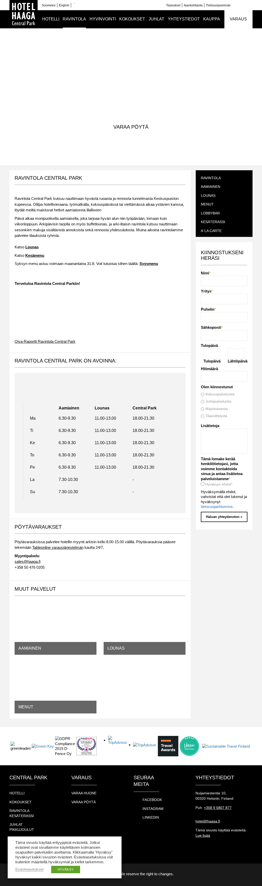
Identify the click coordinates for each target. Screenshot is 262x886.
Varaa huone (83, 793)
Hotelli (17, 793)
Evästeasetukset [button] (29, 869)
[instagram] (250, 5)
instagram (153, 809)
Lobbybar (210, 213)
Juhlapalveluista (218, 401)
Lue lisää (202, 835)
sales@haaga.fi (27, 561)
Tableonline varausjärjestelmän (57, 547)
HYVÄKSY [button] (66, 869)
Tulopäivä (212, 361)
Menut (207, 204)
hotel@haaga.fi (207, 821)
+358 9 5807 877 (218, 808)
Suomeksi (49, 5)
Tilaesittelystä (216, 416)
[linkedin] (242, 5)
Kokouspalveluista (220, 394)
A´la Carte (211, 231)
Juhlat (16, 824)
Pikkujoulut (21, 830)
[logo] (23, 14)
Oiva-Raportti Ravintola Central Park (45, 341)
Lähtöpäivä (237, 361)
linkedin (151, 817)
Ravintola (139, 56)
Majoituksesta (216, 409)
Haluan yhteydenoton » (224, 517)
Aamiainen (69, 408)
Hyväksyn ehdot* (218, 484)
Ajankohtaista (193, 5)
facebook (152, 800)
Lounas (208, 195)
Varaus (238, 19)
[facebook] (234, 5)
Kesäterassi (213, 222)
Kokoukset (20, 802)
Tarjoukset (173, 5)
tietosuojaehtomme (217, 506)
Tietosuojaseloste (218, 5)
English (64, 5)
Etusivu (120, 56)
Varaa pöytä (130, 127)
